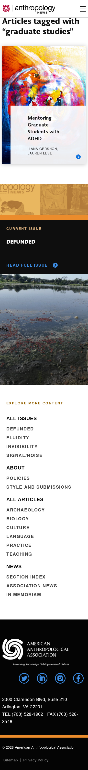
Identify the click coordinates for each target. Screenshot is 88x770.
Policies (18, 478)
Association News (31, 585)
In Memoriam (23, 594)
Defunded (20, 429)
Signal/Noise (24, 455)
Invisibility (22, 446)
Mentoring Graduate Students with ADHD (43, 127)
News (14, 566)
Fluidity (17, 437)
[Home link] (35, 652)
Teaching (19, 554)
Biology (17, 518)
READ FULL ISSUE (27, 265)
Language (20, 536)
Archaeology (25, 510)
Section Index (26, 577)
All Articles (25, 499)
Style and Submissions (39, 487)
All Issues (21, 418)
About (15, 467)
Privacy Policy (35, 760)
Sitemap (10, 760)
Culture (18, 527)
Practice (19, 545)
